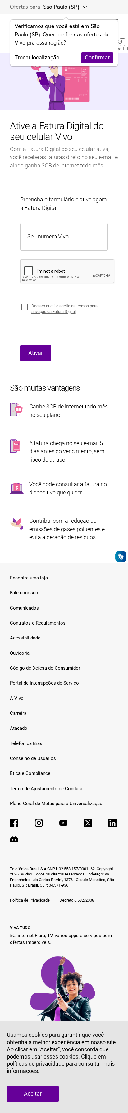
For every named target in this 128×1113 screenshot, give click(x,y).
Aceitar (33, 1094)
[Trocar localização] (82, 7)
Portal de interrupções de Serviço (44, 683)
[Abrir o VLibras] (120, 556)
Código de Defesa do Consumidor (45, 668)
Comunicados (24, 608)
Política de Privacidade (30, 900)
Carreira (18, 713)
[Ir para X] (88, 823)
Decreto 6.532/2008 (76, 900)
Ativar (35, 353)
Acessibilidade (25, 638)
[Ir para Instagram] (39, 823)
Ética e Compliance (30, 773)
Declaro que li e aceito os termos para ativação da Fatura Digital (64, 309)
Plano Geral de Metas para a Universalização (56, 803)
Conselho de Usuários (33, 758)
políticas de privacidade (36, 1064)
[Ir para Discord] (14, 839)
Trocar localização (37, 57)
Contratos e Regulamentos (38, 623)
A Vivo (17, 698)
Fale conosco (24, 593)
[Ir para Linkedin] (112, 823)
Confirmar (97, 57)
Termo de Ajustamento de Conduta (46, 788)
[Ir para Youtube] (63, 823)
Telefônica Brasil (27, 743)
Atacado (18, 728)
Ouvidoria (20, 653)
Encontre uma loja (29, 578)
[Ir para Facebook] (14, 823)
